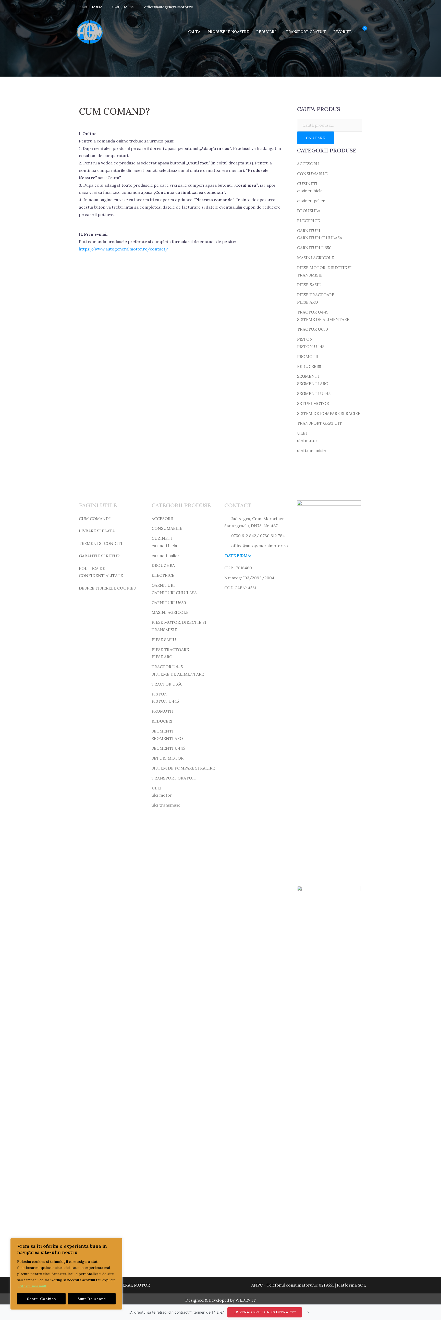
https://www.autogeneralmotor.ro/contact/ (123, 248)
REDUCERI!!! (267, 31)
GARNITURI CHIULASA (319, 237)
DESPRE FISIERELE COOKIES (107, 588)
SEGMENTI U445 (313, 393)
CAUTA (194, 31)
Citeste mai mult (32, 1286)
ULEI (302, 433)
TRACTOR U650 (312, 329)
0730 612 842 (91, 7)
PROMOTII (307, 356)
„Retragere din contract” (265, 1312)
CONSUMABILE (312, 173)
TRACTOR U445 (312, 312)
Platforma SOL (351, 1285)
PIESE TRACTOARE (315, 294)
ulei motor (307, 440)
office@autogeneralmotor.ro (168, 7)
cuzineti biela (310, 190)
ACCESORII (308, 163)
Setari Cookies (41, 1299)
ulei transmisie (311, 450)
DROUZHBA (308, 210)
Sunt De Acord (92, 1299)
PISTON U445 (310, 346)
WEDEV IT (246, 1300)
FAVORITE (342, 31)
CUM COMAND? (95, 518)
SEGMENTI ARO (312, 383)
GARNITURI (308, 230)
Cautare (315, 138)
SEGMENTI (308, 376)
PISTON (305, 339)
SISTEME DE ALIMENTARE (323, 319)
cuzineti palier (311, 200)
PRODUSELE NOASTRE (228, 31)
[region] (66, 1274)
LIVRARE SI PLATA (97, 530)
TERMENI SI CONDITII (101, 543)
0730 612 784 (123, 7)
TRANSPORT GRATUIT (306, 31)
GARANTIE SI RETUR (99, 555)
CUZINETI (307, 183)
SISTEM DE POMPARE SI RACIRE (328, 413)
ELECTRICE (308, 220)
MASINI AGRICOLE (315, 257)
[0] (360, 32)
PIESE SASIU (309, 284)
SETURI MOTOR (313, 403)
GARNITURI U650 (314, 247)
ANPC (257, 1285)
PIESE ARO (307, 302)
